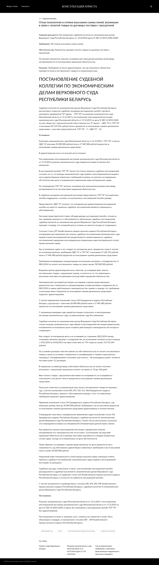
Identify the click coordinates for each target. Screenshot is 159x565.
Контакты (25, 6)
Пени (60, 531)
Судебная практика (49, 18)
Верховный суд (47, 531)
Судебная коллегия (108, 531)
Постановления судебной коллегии (81, 531)
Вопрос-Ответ (12, 6)
